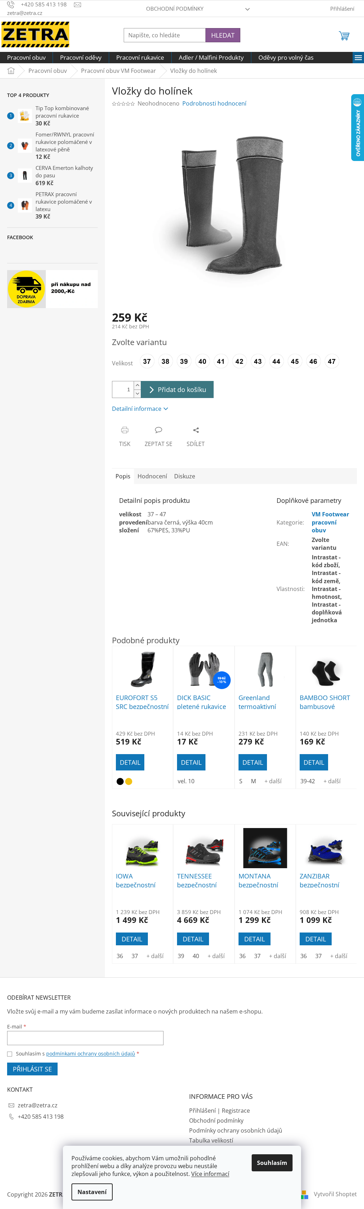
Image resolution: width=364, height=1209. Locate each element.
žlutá (128, 781)
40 (196, 956)
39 (181, 956)
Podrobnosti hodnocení (214, 103)
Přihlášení (202, 1110)
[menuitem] (26, 57)
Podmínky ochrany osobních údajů (235, 1130)
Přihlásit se (32, 1069)
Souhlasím (272, 1163)
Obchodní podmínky (174, 8)
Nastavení (92, 1192)
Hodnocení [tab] (152, 476)
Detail (132, 939)
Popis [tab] (123, 476)
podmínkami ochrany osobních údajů (90, 1053)
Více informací (210, 1174)
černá (120, 781)
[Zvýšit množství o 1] (137, 385)
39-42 (307, 781)
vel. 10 (186, 781)
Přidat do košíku (182, 389)
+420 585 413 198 (41, 1117)
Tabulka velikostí (211, 1140)
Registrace (236, 1110)
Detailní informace (136, 409)
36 (120, 956)
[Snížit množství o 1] (137, 393)
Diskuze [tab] (184, 476)
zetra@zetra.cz (38, 1105)
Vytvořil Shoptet (335, 1194)
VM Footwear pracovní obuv (330, 522)
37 (135, 956)
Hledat (223, 35)
